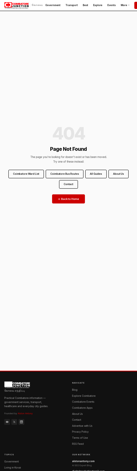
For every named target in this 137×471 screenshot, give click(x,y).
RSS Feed (78, 443)
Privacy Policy (80, 431)
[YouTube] (7, 422)
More (124, 5)
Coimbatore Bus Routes (64, 173)
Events (111, 5)
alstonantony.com (83, 463)
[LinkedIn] (21, 422)
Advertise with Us (82, 425)
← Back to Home (68, 198)
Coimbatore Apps (82, 407)
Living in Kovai (12, 467)
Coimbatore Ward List (26, 173)
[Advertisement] (68, 344)
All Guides (96, 173)
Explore (97, 5)
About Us (118, 173)
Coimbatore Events (83, 401)
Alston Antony (25, 413)
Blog (74, 389)
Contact (68, 184)
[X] (14, 422)
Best (85, 5)
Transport (71, 5)
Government (53, 5)
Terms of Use (80, 437)
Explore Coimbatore (84, 395)
